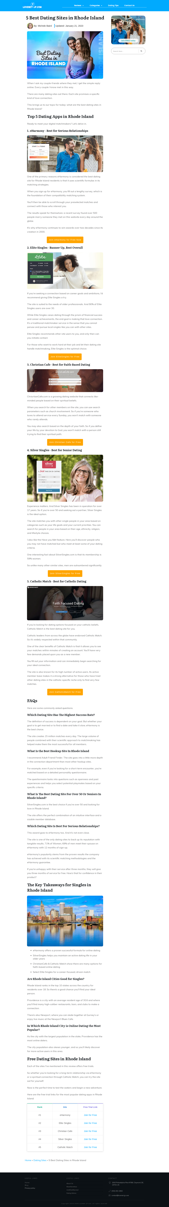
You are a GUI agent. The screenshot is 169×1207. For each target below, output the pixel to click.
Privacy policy (30, 1188)
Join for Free (90, 1115)
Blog (26, 1185)
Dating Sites (39, 1160)
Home (28, 1160)
